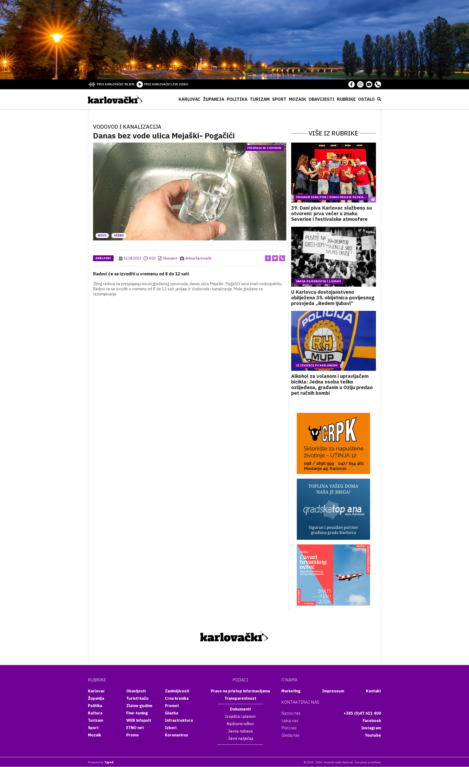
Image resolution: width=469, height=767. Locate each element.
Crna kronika (177, 698)
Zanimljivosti (177, 690)
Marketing (290, 690)
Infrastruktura (179, 720)
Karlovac (190, 99)
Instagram (371, 727)
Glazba (171, 713)
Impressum (333, 690)
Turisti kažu (137, 698)
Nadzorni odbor (240, 723)
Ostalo (366, 99)
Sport (279, 99)
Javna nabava (240, 731)
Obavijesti (321, 99)
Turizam (260, 99)
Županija (213, 99)
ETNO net (135, 727)
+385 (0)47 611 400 (362, 713)
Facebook (372, 720)
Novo (102, 235)
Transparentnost (240, 698)
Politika (237, 99)
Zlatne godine (139, 705)
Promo (132, 735)
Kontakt (373, 690)
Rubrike (346, 99)
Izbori (170, 727)
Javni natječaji (240, 738)
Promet (172, 705)
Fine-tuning (137, 713)
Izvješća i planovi (240, 716)
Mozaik (297, 99)
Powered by (101, 762)
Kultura (95, 713)
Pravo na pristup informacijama (240, 690)
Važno (119, 235)
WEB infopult (138, 720)
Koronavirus (176, 735)
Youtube (373, 735)
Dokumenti (240, 709)
